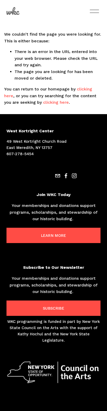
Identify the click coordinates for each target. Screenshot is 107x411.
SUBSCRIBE (53, 308)
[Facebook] (66, 175)
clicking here (56, 102)
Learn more (53, 235)
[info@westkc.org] (57, 175)
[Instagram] (74, 175)
